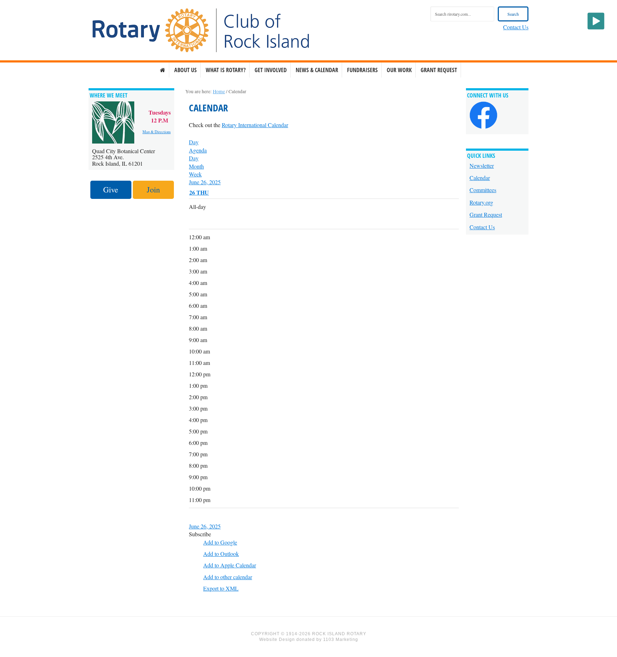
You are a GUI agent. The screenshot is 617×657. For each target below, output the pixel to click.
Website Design (277, 639)
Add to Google (220, 542)
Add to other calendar (227, 577)
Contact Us (515, 27)
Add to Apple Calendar (229, 565)
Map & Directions (156, 131)
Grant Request (486, 214)
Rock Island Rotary (201, 30)
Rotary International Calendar (255, 125)
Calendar (480, 177)
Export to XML (221, 588)
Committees (483, 190)
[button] (200, 534)
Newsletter (482, 165)
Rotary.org (481, 202)
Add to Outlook (221, 553)
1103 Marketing (340, 639)
